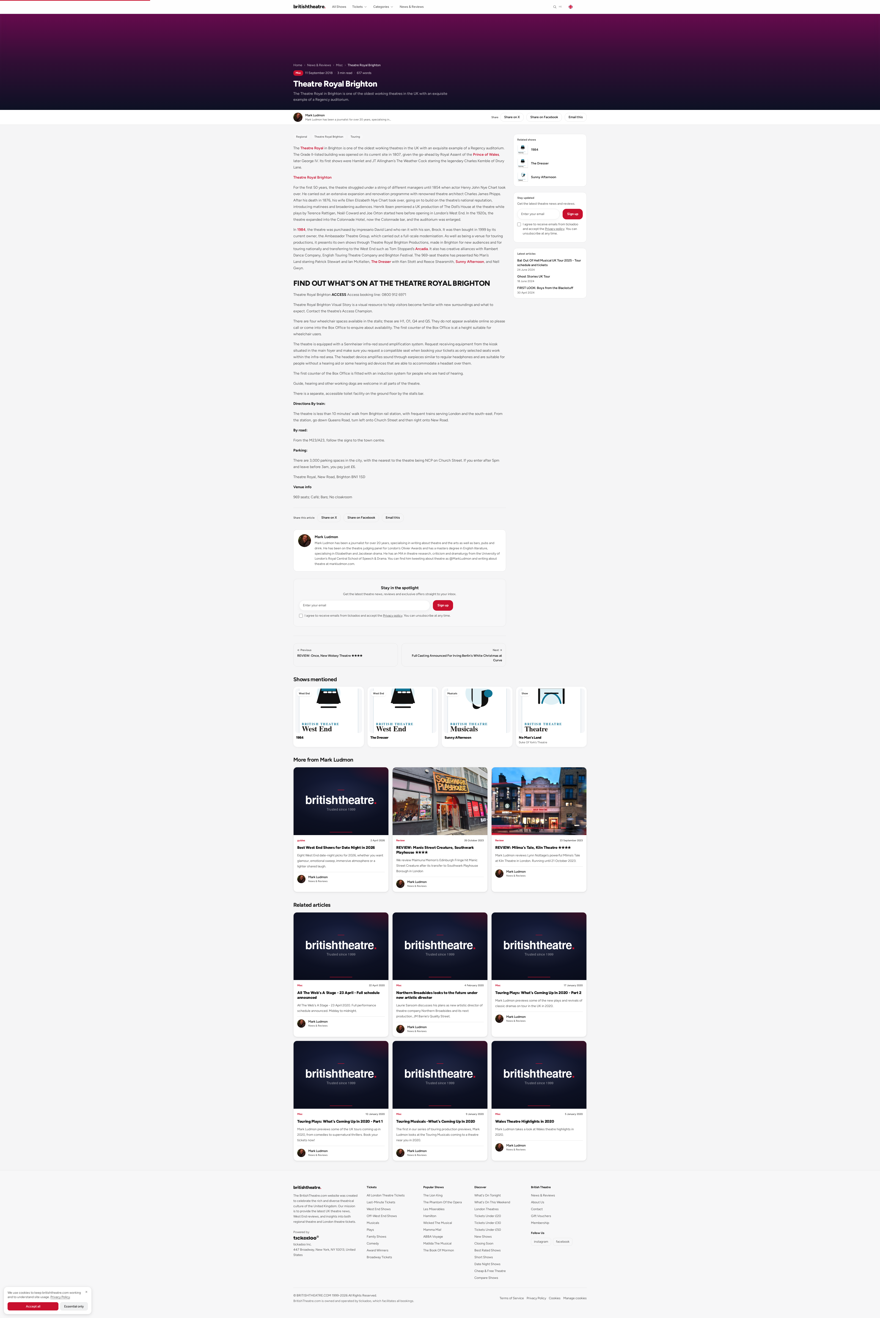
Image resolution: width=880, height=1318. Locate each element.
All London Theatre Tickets (386, 1195)
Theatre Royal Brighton (312, 177)
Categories (381, 7)
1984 (301, 229)
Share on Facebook (544, 117)
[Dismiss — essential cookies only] (86, 1292)
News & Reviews (412, 7)
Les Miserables (434, 1209)
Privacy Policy (536, 1298)
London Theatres (486, 1209)
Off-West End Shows (382, 1216)
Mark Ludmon (326, 537)
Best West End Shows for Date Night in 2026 (336, 847)
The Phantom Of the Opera (442, 1202)
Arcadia (421, 249)
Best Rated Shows (487, 1250)
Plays (370, 1230)
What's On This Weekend (492, 1202)
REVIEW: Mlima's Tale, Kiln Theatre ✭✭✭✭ (533, 847)
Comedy (373, 1243)
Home (297, 65)
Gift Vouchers (541, 1216)
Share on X (512, 117)
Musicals (452, 693)
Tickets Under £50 (487, 1230)
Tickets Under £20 (487, 1216)
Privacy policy (392, 616)
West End (304, 693)
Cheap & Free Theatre (490, 1271)
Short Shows (483, 1257)
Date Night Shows (487, 1264)
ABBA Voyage (433, 1237)
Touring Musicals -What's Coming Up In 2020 (435, 1121)
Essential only (74, 1306)
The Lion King (433, 1195)
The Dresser (381, 261)
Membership (540, 1223)
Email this (576, 117)
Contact (537, 1209)
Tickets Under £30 (487, 1223)
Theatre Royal (311, 148)
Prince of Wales (486, 154)
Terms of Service (512, 1298)
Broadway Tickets (379, 1257)
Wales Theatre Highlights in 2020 (524, 1121)
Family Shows (376, 1237)
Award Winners (377, 1250)
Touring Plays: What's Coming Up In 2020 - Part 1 (340, 1121)
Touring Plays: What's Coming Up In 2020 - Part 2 (538, 992)
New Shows (483, 1237)
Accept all (33, 1306)
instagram (541, 1242)
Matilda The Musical (437, 1243)
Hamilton (429, 1216)
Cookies (555, 1298)
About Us (537, 1202)
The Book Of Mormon (438, 1250)
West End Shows (379, 1209)
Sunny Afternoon (470, 261)
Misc (339, 65)
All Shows (339, 7)
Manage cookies (575, 1298)
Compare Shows (486, 1278)
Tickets (357, 7)
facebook (562, 1242)
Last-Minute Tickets (381, 1202)
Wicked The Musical (437, 1223)
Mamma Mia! (432, 1230)
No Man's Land (530, 737)
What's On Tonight (487, 1195)
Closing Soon (483, 1243)
